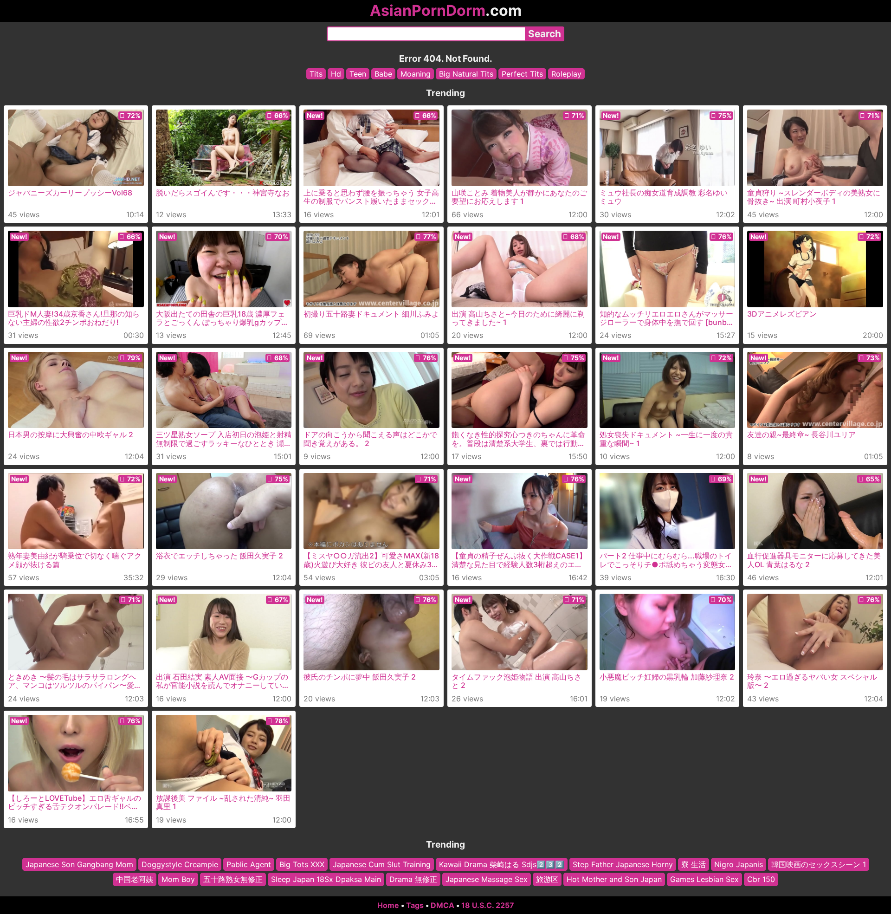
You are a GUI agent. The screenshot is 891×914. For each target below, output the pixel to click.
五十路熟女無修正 (233, 879)
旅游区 (547, 879)
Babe (383, 73)
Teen (357, 73)
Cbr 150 (761, 879)
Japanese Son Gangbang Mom (79, 864)
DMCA (442, 905)
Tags (415, 905)
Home (388, 905)
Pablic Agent (248, 864)
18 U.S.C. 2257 (487, 905)
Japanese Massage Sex (487, 879)
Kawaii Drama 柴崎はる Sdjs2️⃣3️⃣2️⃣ (501, 864)
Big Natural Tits (466, 73)
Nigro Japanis (738, 864)
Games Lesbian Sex (704, 879)
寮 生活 (693, 864)
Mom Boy (178, 879)
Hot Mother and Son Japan (614, 879)
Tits (316, 73)
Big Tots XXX (301, 864)
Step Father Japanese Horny (623, 864)
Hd (336, 73)
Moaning (415, 73)
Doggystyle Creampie (180, 864)
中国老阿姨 (134, 879)
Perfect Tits (522, 73)
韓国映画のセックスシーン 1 (818, 864)
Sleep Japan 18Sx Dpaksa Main (326, 879)
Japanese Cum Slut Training (382, 864)
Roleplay (566, 73)
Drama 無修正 (413, 879)
